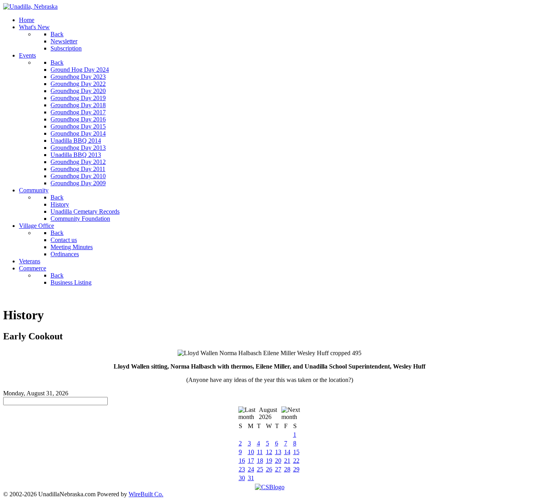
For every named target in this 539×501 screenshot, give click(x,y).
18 (260, 460)
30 (242, 478)
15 (296, 452)
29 (296, 469)
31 (251, 478)
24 (251, 469)
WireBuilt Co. (146, 494)
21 (287, 460)
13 (278, 452)
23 (242, 469)
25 (260, 469)
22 (296, 460)
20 (278, 460)
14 (287, 452)
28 (287, 469)
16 (242, 460)
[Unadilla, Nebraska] (30, 6)
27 (278, 469)
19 (269, 460)
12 (269, 452)
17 (251, 460)
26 (269, 469)
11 (260, 452)
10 (251, 452)
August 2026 (268, 413)
